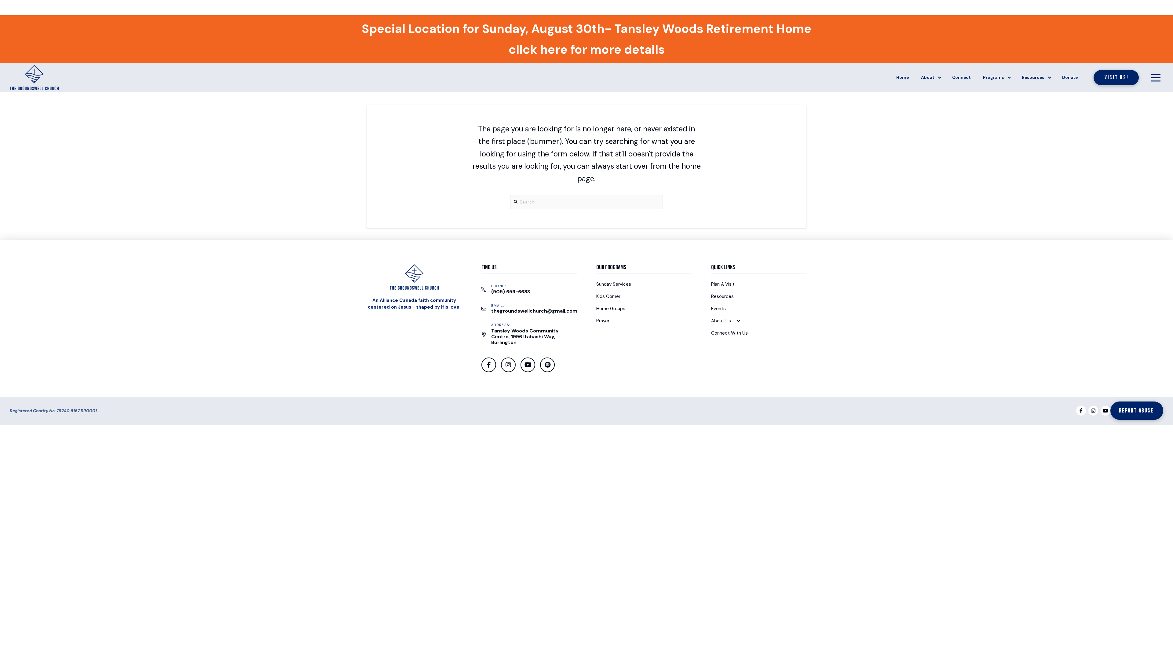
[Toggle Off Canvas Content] (1156, 77)
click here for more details (587, 49)
